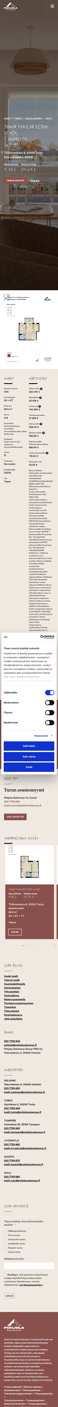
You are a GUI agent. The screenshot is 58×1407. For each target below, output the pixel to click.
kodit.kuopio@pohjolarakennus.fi (23, 1164)
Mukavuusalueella (14, 999)
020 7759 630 (12, 1088)
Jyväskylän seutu (16, 1243)
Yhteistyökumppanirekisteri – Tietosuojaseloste (28, 1393)
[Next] (52, 945)
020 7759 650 (12, 1128)
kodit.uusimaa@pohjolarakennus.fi (24, 1092)
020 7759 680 (12, 1176)
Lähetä (9, 1295)
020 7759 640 (12, 801)
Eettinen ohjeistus (33, 1386)
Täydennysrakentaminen (18, 1003)
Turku (18, 118)
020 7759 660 (12, 1144)
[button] (52, 6)
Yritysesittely (11, 991)
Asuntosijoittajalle (14, 984)
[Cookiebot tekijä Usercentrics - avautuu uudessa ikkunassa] (41, 637)
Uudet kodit (11, 976)
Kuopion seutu (15, 1247)
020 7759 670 (12, 1160)
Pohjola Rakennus (14, 6)
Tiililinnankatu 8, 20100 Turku (23, 153)
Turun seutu (14, 1235)
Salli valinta (29, 756)
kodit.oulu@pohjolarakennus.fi (22, 1180)
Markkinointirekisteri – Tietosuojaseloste (25, 1403)
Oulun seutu (14, 1252)
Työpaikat (10, 1007)
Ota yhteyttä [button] (15, 816)
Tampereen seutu (17, 1239)
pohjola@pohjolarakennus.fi (20, 1045)
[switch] (49, 702)
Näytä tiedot (41, 735)
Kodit (7, 118)
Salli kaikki (29, 746)
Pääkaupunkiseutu (17, 1231)
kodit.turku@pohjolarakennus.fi (22, 805)
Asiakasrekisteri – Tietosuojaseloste (22, 1390)
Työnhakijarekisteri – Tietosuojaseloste (24, 1400)
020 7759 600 (12, 1041)
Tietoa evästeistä (12, 1386)
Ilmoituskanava (13, 1015)
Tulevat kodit (12, 980)
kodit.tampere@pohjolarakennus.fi (24, 1132)
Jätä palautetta (13, 1018)
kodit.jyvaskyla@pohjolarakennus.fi (25, 1148)
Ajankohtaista (12, 987)
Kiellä (29, 767)
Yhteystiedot (11, 1011)
